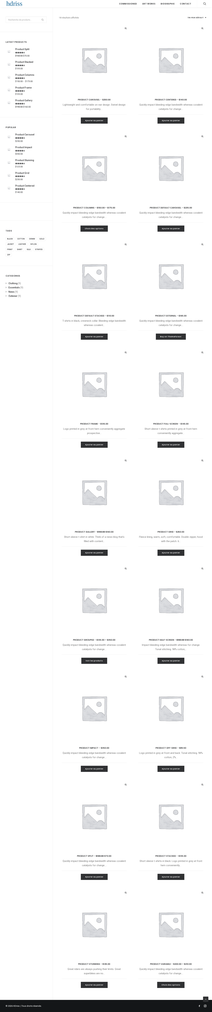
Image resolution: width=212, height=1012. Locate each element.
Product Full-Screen (170, 423)
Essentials (14, 287)
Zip (8, 255)
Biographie (168, 3)
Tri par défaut (195, 18)
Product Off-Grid (171, 748)
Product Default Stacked (94, 315)
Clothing (12, 283)
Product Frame (94, 423)
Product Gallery (94, 531)
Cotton (21, 239)
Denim (32, 239)
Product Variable (171, 964)
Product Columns (94, 207)
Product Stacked (170, 856)
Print (10, 249)
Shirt (19, 249)
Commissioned (128, 3)
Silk (29, 249)
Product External (171, 315)
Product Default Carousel (171, 207)
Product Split (94, 856)
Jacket (10, 244)
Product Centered (171, 99)
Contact (185, 3)
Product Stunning (94, 964)
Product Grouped (94, 639)
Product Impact (94, 748)
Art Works (148, 3)
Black (10, 239)
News (11, 291)
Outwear (12, 296)
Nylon (33, 244)
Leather (22, 244)
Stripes (39, 249)
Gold (41, 239)
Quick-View (125, 28)
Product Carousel (94, 99)
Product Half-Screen (171, 639)
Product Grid (171, 531)
